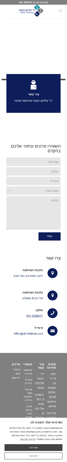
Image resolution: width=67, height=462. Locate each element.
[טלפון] (52, 313)
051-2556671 (25, 2)
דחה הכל (33, 456)
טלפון (39, 310)
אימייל (38, 327)
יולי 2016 (16, 377)
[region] (33, 440)
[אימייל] (52, 331)
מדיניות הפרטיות (27, 439)
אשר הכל (33, 447)
